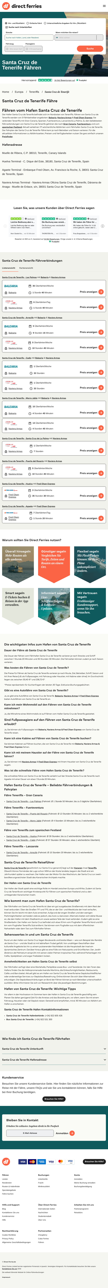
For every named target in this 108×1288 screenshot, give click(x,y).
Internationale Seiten (46, 1209)
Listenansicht (8, 268)
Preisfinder (7, 137)
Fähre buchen (7, 1194)
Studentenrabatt (44, 1216)
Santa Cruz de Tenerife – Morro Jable (23, 821)
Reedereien (7, 1183)
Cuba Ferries (43, 1239)
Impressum (6, 1277)
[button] (54, 1049)
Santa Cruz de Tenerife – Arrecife (21, 853)
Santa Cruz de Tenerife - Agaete (17, 506)
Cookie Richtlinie (9, 1235)
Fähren (41, 1242)
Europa (19, 92)
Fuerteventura (84, 124)
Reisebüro (78, 1212)
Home (5, 92)
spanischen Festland (12, 127)
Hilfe (4, 1220)
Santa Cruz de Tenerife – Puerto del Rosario (27, 814)
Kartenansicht (26, 268)
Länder (5, 1179)
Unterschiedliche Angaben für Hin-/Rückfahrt (66, 23)
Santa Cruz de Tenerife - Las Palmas (19, 277)
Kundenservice (8, 1216)
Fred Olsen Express (83, 118)
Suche (90, 48)
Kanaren (78, 868)
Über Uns (42, 1220)
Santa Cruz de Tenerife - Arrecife (18, 318)
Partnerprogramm (81, 1209)
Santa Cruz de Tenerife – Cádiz (21, 840)
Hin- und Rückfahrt (16, 23)
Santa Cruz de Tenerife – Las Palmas (23, 801)
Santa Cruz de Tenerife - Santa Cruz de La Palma (25, 438)
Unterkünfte (43, 1179)
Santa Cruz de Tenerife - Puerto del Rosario (23, 461)
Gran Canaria (69, 124)
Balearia (53, 118)
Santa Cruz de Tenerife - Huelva (17, 484)
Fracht (40, 1183)
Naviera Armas (64, 118)
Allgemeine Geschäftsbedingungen (16, 1242)
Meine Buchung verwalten (84, 1183)
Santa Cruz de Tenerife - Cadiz (16, 358)
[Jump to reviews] (54, 80)
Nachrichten (43, 1212)
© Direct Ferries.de (9, 1262)
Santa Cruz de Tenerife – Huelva (21, 836)
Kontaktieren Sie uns (10, 1212)
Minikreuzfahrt (44, 1186)
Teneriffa (34, 92)
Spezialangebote (9, 1190)
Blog (4, 1209)
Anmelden (78, 1179)
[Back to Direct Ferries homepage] (22, 6)
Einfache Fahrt (36, 23)
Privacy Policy (8, 1239)
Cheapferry (42, 1235)
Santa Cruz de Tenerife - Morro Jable (19, 398)
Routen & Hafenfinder (11, 1186)
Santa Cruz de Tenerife (15, 868)
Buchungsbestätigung (83, 1186)
